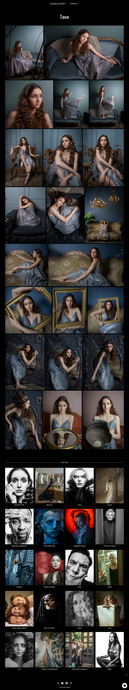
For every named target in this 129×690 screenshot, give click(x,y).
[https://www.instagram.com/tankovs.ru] (58, 683)
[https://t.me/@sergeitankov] (71, 683)
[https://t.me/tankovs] (62, 683)
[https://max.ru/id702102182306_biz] (67, 683)
